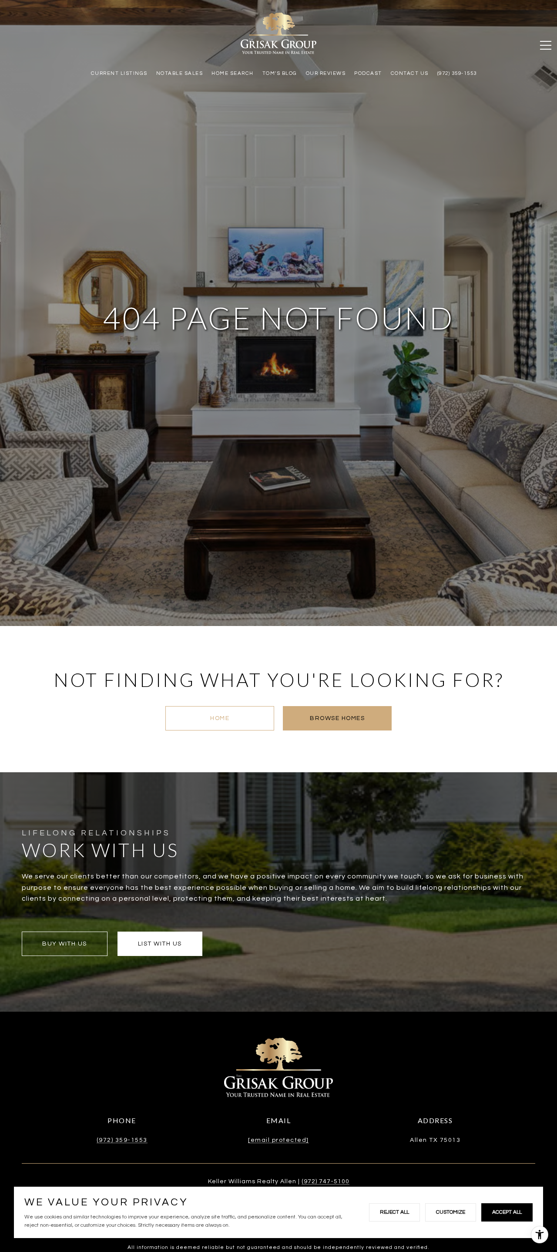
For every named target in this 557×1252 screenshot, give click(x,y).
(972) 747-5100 (325, 1181)
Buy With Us (64, 944)
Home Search (232, 73)
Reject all (394, 1212)
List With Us (160, 944)
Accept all (507, 1212)
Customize (450, 1212)
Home (219, 718)
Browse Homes (337, 718)
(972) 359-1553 (122, 1140)
